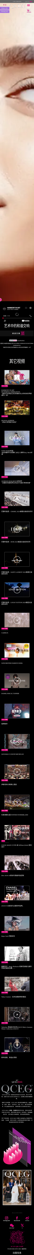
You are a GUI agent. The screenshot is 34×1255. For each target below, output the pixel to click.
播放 (17, 832)
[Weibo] (27, 1219)
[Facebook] (17, 1219)
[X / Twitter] (22, 1226)
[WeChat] (12, 1226)
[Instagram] (7, 1219)
